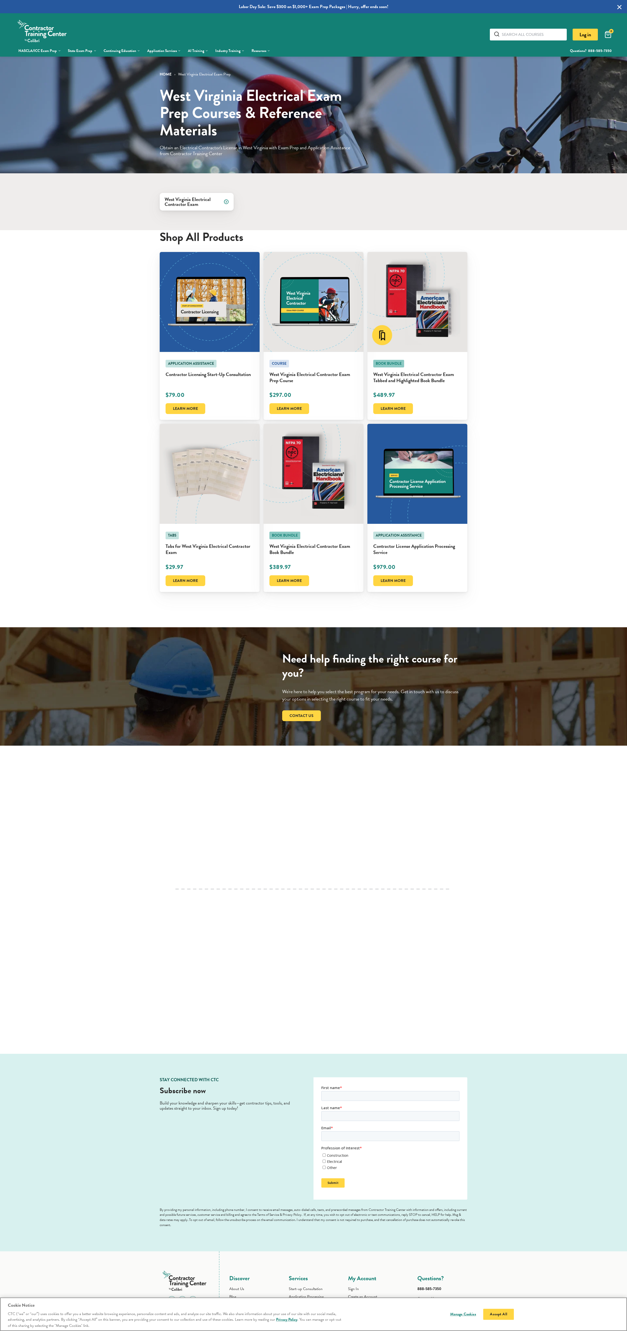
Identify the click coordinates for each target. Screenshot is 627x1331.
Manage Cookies (463, 1314)
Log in (585, 34)
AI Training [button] (196, 50)
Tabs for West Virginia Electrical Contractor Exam (208, 549)
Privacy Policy (286, 1320)
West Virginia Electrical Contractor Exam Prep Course (309, 377)
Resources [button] (259, 50)
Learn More (185, 409)
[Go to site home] (186, 1280)
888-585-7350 (600, 50)
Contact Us (301, 716)
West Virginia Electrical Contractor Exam (188, 202)
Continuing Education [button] (120, 50)
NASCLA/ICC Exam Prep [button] (37, 50)
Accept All (498, 1314)
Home (165, 74)
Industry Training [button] (228, 50)
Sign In (353, 1289)
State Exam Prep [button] (80, 50)
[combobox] (532, 35)
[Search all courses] (498, 34)
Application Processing (306, 1297)
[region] (313, 1314)
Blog (232, 1297)
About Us (236, 1289)
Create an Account (362, 1297)
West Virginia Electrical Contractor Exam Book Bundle (309, 549)
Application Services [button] (162, 50)
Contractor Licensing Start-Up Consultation (208, 374)
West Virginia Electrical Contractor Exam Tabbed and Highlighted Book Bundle (413, 377)
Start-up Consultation (306, 1289)
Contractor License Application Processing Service (414, 549)
